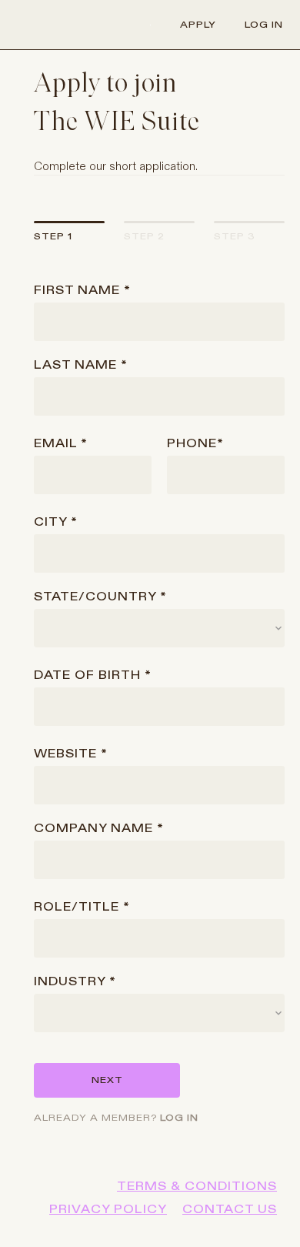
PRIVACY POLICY (108, 1209)
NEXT (107, 1080)
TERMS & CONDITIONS (197, 1186)
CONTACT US (229, 1209)
